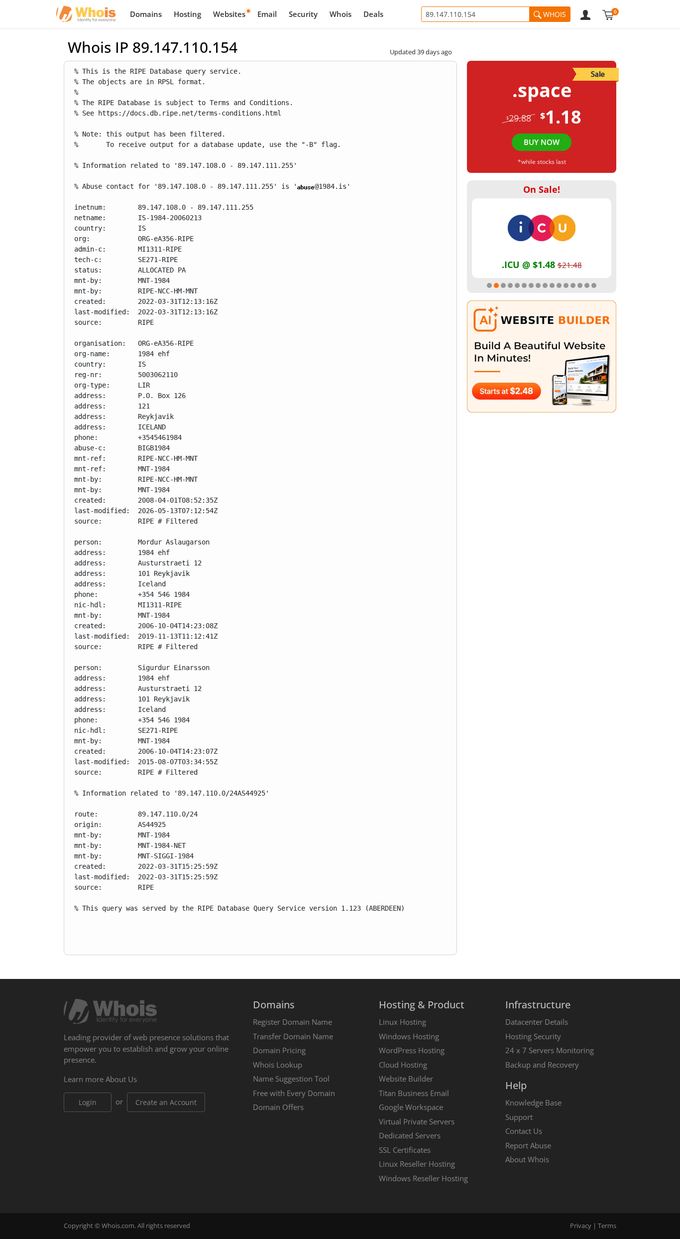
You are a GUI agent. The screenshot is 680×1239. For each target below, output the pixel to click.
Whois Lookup (277, 1065)
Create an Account (166, 1102)
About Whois (527, 1159)
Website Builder (406, 1079)
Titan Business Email (414, 1093)
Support (519, 1117)
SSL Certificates (405, 1150)
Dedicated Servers (410, 1135)
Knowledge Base (533, 1102)
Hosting (187, 14)
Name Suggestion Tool (291, 1079)
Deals (373, 14)
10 (552, 285)
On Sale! (541, 189)
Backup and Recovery (542, 1065)
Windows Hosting (409, 1036)
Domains (146, 14)
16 (593, 285)
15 (586, 285)
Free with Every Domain (294, 1093)
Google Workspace (411, 1107)
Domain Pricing (279, 1050)
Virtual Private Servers (416, 1121)
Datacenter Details (536, 1022)
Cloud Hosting (403, 1065)
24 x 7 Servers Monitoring (549, 1050)
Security (303, 14)
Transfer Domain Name (293, 1036)
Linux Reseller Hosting (417, 1164)
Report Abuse (528, 1145)
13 (572, 285)
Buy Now (542, 142)
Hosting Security (533, 1036)
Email (267, 14)
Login (88, 1102)
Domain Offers (278, 1107)
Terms (607, 1225)
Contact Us (523, 1131)
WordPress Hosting (412, 1050)
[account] (585, 14)
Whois (340, 14)
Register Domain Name (292, 1022)
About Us (121, 1079)
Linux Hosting (402, 1022)
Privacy (580, 1225)
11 (559, 285)
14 (579, 285)
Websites (229, 14)
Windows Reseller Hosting (423, 1178)
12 (566, 285)
